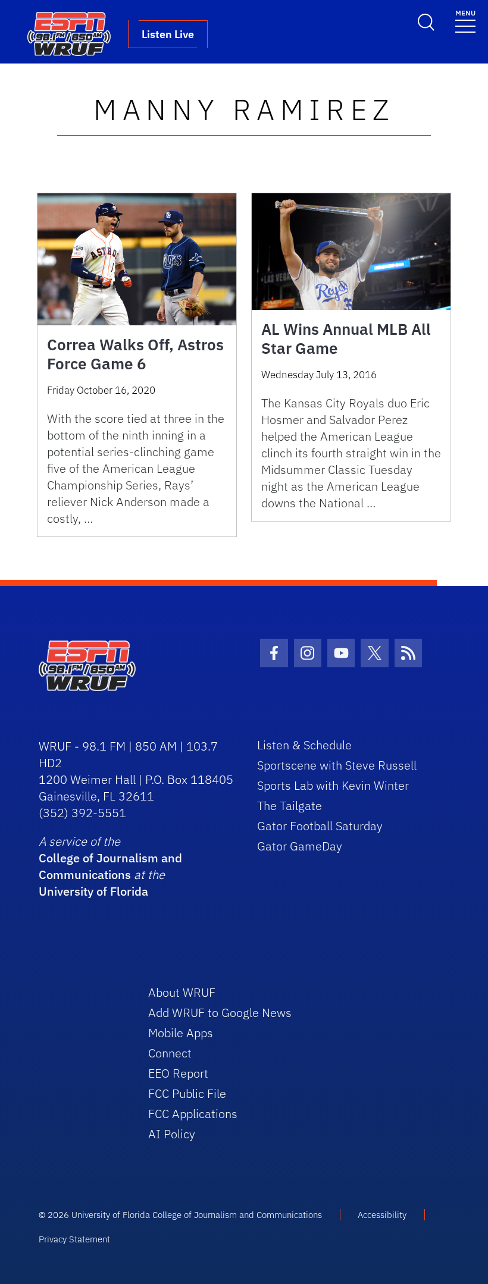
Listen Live (168, 34)
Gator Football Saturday (320, 826)
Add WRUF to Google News (220, 1012)
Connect (170, 1053)
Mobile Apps (180, 1033)
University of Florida (93, 891)
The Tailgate (289, 806)
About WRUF (181, 992)
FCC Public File (187, 1093)
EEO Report (178, 1073)
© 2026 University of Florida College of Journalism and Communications (180, 1214)
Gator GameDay (299, 846)
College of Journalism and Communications (110, 866)
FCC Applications (192, 1114)
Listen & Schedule (304, 745)
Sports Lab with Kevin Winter (333, 785)
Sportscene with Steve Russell (337, 765)
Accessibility (382, 1214)
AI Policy (171, 1134)
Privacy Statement (74, 1239)
